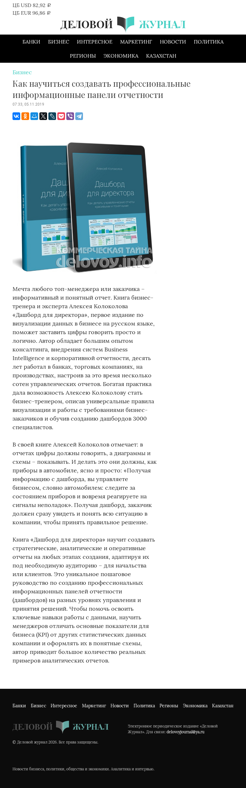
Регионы (83, 55)
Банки (31, 41)
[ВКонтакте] (16, 116)
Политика (209, 41)
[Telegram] (79, 116)
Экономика (120, 55)
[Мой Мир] (34, 116)
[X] (43, 116)
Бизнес (58, 41)
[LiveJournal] (52, 116)
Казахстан (161, 55)
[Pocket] (61, 116)
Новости (173, 41)
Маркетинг (136, 41)
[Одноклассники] (25, 116)
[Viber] (70, 116)
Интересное (94, 41)
